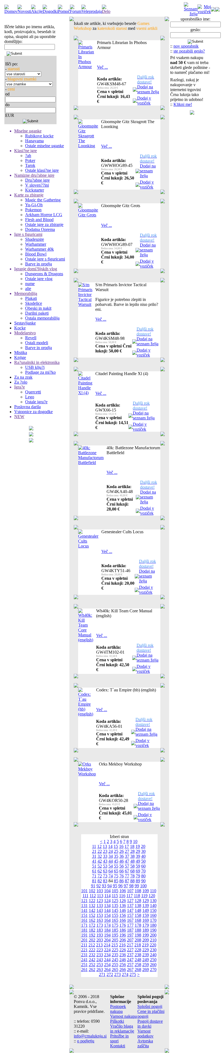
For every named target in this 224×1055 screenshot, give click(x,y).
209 (145, 940)
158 (138, 915)
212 (92, 945)
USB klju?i (35, 367)
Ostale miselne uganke (44, 145)
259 (145, 964)
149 (145, 910)
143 (99, 910)
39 (138, 856)
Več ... (102, 67)
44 (110, 861)
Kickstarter (34, 190)
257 (130, 964)
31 (94, 856)
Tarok (30, 165)
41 (94, 861)
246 (122, 959)
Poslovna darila (27, 406)
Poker (30, 160)
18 (132, 846)
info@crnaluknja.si (90, 1036)
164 (107, 920)
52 (100, 866)
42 (100, 861)
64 (110, 871)
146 (122, 910)
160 (153, 915)
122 (92, 900)
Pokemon (33, 209)
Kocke (20, 328)
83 (105, 881)
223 (99, 949)
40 (143, 856)
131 (84, 905)
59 (138, 866)
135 (115, 905)
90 (143, 881)
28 (132, 851)
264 (107, 969)
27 (127, 851)
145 (115, 910)
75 (116, 876)
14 (110, 846)
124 (107, 900)
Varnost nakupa (123, 1016)
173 (99, 925)
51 (94, 866)
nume (30, 283)
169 (145, 920)
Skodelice (33, 303)
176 (122, 925)
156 (122, 915)
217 (130, 945)
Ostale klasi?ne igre (42, 170)
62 (100, 871)
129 (145, 900)
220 (153, 945)
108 (138, 890)
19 (137, 846)
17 (127, 846)
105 (115, 890)
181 (84, 930)
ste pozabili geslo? (189, 51)
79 (138, 876)
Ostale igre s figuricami (45, 259)
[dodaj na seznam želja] (135, 90)
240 (153, 954)
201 (84, 940)
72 (100, 876)
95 (115, 885)
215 (114, 945)
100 (143, 885)
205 (115, 940)
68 (132, 871)
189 (145, 930)
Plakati (31, 298)
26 (121, 851)
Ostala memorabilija (42, 318)
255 (115, 964)
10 (135, 841)
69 (138, 871)
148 (138, 910)
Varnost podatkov (145, 1033)
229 (145, 949)
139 (145, 905)
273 (117, 974)
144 (107, 910)
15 (116, 846)
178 (138, 925)
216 (122, 945)
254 (107, 964)
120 (152, 895)
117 (129, 895)
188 (138, 930)
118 (137, 895)
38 (132, 856)
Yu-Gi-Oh (34, 204)
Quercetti (33, 392)
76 (121, 876)
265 (115, 969)
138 (138, 905)
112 (93, 895)
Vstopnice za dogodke (33, 411)
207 (130, 940)
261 (84, 969)
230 (153, 949)
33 (105, 856)
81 (94, 881)
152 (92, 915)
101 (84, 890)
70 (143, 871)
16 (121, 846)
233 (99, 954)
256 (122, 964)
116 (122, 895)
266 (122, 969)
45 (116, 861)
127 (130, 900)
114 (107, 895)
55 (116, 866)
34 (110, 856)
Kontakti (117, 1046)
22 (100, 851)
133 (99, 905)
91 (93, 885)
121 (84, 900)
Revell (30, 337)
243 (99, 959)
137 (130, 905)
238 (138, 954)
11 (94, 846)
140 (153, 905)
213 (99, 945)
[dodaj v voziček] (135, 101)
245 (115, 959)
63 (105, 871)
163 (99, 920)
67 (127, 871)
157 (130, 915)
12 (99, 846)
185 (115, 930)
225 (115, 949)
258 (138, 964)
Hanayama (34, 140)
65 (116, 871)
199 (145, 935)
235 (115, 954)
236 (122, 954)
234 (107, 954)
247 (130, 959)
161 (84, 920)
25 (116, 851)
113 (100, 895)
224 (107, 949)
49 (138, 861)
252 (92, 964)
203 (99, 940)
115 (115, 895)
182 (92, 930)
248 (138, 959)
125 (115, 900)
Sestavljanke (25, 323)
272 (110, 974)
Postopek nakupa (118, 1009)
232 (92, 954)
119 (144, 895)
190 (153, 930)
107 (130, 890)
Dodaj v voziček (144, 100)
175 (115, 925)
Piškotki (117, 1021)
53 (105, 866)
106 (122, 890)
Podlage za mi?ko (40, 372)
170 (153, 920)
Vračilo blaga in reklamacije (122, 1028)
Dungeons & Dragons (44, 273)
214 (107, 945)
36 (121, 856)
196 (122, 935)
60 (143, 866)
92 (98, 885)
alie (28, 288)
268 (138, 969)
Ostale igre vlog (38, 278)
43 (105, 861)
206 (122, 940)
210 (153, 940)
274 (125, 974)
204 (107, 940)
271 (102, 974)
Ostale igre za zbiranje (44, 224)
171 (84, 925)
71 (94, 876)
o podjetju (85, 1041)
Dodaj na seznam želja (148, 89)
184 (107, 930)
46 (121, 861)
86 (121, 881)
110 (153, 890)
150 (153, 910)
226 (122, 949)
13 (105, 846)
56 (121, 866)
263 (99, 969)
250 (153, 959)
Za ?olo (20, 382)
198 (138, 935)
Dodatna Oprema (40, 229)
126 (122, 900)
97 (126, 885)
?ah (28, 155)
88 (132, 881)
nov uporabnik (186, 46)
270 (153, 969)
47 (127, 861)
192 (92, 935)
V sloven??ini (37, 185)
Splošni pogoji (149, 1006)
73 (105, 876)
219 (145, 945)
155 (115, 915)
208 (138, 940)
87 (127, 881)
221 (84, 949)
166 (122, 920)
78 (132, 876)
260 (153, 964)
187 (130, 930)
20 (143, 846)
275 (132, 974)
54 (110, 866)
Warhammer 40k (39, 249)
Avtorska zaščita (145, 1043)
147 (130, 910)
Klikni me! (182, 104)
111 (85, 895)
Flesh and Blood (39, 219)
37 (127, 856)
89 (138, 881)
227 (130, 949)
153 (99, 915)
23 (105, 851)
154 (107, 915)
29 (138, 851)
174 (107, 925)
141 (84, 910)
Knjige (20, 357)
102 (92, 890)
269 (145, 969)
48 (132, 861)
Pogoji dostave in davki (150, 1023)
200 (153, 935)
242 (92, 959)
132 (92, 905)
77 (127, 876)
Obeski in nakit (38, 308)
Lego (29, 397)
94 (109, 885)
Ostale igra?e (36, 401)
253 (99, 964)
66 (121, 871)
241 (84, 959)
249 (145, 959)
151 (84, 915)
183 (99, 930)
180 (153, 925)
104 (107, 890)
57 (127, 866)
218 (137, 945)
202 (92, 940)
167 (130, 920)
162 (92, 920)
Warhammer (35, 244)
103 (99, 890)
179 (145, 925)
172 (92, 925)
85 (116, 881)
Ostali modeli (36, 342)
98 (131, 885)
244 (107, 959)
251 (84, 964)
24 (110, 851)
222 (92, 949)
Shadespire (34, 239)
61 (94, 871)
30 (143, 851)
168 (138, 920)
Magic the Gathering (43, 200)
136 (122, 905)
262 (92, 969)
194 (107, 935)
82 (100, 881)
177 (130, 925)
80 (143, 876)
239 (145, 954)
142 (92, 910)
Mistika (20, 352)
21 (94, 851)
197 (130, 935)
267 (130, 969)
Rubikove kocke (39, 136)
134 (107, 905)
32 (100, 856)
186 (122, 930)
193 (99, 935)
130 (153, 900)
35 (116, 856)
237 (130, 954)
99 (137, 885)
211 (84, 945)
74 (110, 876)
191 (84, 935)
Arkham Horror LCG (43, 214)
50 (143, 861)
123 (99, 900)
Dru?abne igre (37, 180)
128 (138, 900)
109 (145, 890)
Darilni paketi (37, 313)
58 (132, 866)
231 (84, 954)
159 (145, 915)
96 (120, 885)
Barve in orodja (38, 264)
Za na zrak (23, 377)
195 (115, 935)
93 (104, 885)
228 (138, 949)
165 (115, 920)
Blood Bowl (35, 254)
